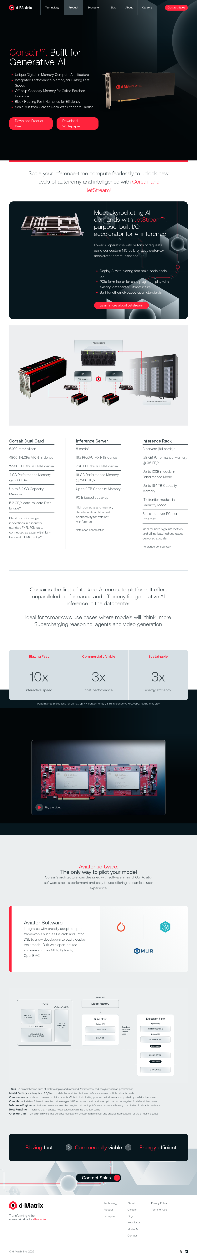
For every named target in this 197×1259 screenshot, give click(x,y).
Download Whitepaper (71, 123)
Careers (147, 7)
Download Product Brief (29, 123)
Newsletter (134, 1222)
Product (73, 7)
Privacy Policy (159, 1203)
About (129, 7)
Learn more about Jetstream (121, 305)
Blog (113, 7)
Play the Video (53, 807)
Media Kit (133, 1229)
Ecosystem (94, 7)
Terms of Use (159, 1209)
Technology (52, 7)
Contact (132, 1235)
